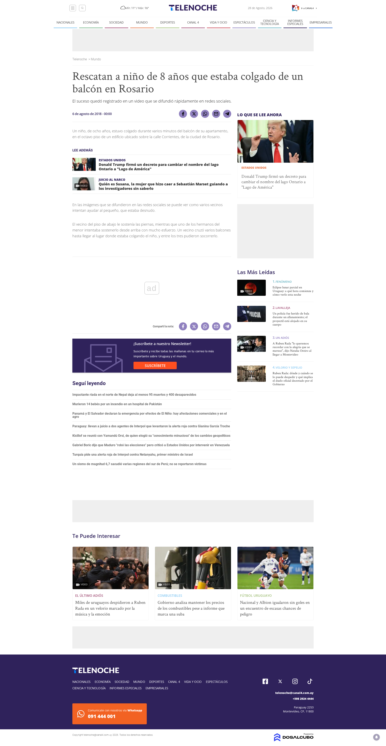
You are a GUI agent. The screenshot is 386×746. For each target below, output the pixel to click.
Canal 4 (193, 22)
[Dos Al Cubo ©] (294, 740)
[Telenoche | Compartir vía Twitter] (194, 114)
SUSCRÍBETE (155, 365)
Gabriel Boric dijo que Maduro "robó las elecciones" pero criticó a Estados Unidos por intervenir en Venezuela (151, 445)
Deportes (167, 22)
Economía (91, 22)
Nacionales (65, 22)
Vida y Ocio (218, 22)
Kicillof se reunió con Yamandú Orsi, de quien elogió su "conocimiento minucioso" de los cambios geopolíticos (151, 436)
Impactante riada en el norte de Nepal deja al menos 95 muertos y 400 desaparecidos (134, 395)
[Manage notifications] (376, 737)
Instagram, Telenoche (295, 681)
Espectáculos (244, 22)
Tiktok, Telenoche (310, 681)
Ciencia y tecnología (269, 22)
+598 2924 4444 (303, 699)
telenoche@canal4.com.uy (294, 693)
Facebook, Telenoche (265, 681)
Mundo (142, 22)
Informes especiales (295, 22)
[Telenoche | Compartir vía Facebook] (183, 114)
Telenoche (80, 59)
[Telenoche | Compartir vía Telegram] (227, 114)
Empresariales (321, 22)
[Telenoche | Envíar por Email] (216, 114)
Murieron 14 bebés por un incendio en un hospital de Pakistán (117, 404)
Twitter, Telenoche (280, 681)
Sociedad (116, 22)
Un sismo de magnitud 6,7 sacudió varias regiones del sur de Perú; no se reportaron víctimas (139, 464)
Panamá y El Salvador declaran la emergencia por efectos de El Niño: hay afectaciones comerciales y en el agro (149, 415)
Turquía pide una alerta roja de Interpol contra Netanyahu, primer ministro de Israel (132, 454)
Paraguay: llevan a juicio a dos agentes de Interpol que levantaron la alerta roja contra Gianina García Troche (151, 426)
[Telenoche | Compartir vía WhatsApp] (205, 114)
